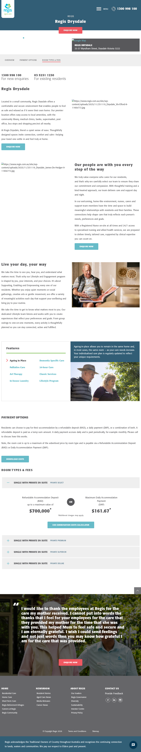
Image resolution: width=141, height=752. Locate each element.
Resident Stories (44, 693)
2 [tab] (27, 37)
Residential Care (9, 693)
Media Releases (43, 701)
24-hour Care (46, 367)
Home (4, 688)
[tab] (71, 482)
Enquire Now (70, 30)
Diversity (74, 701)
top (137, 590)
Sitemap (95, 731)
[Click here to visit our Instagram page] (120, 700)
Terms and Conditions (77, 731)
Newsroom (43, 688)
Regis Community (9, 712)
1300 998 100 (127, 9)
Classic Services (48, 374)
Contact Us (112, 688)
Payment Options (28, 60)
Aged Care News (44, 697)
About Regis (77, 688)
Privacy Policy (76, 712)
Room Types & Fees (51, 60)
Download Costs (15, 459)
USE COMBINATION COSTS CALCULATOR (70, 525)
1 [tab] (23, 37)
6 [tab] (44, 37)
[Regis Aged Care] (7, 9)
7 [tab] (48, 37)
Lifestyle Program (49, 380)
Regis (71, 16)
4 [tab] (36, 37)
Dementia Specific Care (52, 360)
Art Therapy (16, 374)
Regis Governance (78, 697)
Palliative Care (17, 367)
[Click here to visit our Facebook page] (108, 700)
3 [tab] (31, 37)
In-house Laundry (19, 380)
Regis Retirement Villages (13, 705)
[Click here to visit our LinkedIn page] (114, 700)
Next (63, 40)
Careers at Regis (9, 709)
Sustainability (76, 705)
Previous (7, 40)
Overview (9, 60)
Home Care (7, 697)
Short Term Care (9, 701)
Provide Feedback (114, 693)
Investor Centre (77, 709)
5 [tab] (40, 37)
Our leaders (76, 693)
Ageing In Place (18, 360)
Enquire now (13, 146)
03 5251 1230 (44, 75)
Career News (42, 705)
